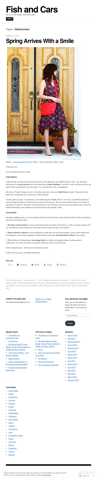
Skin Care (12, 442)
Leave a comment (29, 280)
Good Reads (13, 413)
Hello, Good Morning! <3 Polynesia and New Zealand (16, 363)
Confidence (13, 397)
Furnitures (12, 410)
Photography (47, 285)
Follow (70, 323)
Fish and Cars (32, 9)
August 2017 (72, 345)
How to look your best (68, 283)
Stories (11, 445)
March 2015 (72, 357)
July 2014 (71, 361)
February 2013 (73, 380)
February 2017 (73, 348)
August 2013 (72, 364)
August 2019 (72, 335)
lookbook (12, 285)
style (53, 285)
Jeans (11, 422)
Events (11, 406)
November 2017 (74, 341)
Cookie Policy (46, 475)
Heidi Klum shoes (54, 283)
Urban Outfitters (60, 285)
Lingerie (12, 426)
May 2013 (71, 370)
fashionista (40, 283)
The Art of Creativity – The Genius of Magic (17, 354)
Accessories (13, 390)
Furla (61, 162)
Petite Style (34, 285)
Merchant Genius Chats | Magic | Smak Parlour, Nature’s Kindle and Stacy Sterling (18, 347)
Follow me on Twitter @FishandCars (43, 300)
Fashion (14, 283)
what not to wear (77, 285)
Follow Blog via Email (76, 299)
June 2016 (72, 351)
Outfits (28, 285)
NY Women (13, 341)
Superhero (13, 448)
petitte (40, 285)
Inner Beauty (54, 280)
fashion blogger (22, 283)
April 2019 (71, 338)
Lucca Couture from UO (22, 162)
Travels (11, 451)
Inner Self (79, 283)
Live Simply (13, 429)
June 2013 (72, 367)
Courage (12, 400)
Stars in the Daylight (46, 361)
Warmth (65, 280)
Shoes (61, 280)
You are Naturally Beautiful (48, 365)
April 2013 (71, 373)
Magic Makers (14, 358)
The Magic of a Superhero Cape (13, 336)
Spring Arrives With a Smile (40, 41)
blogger (8, 283)
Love (10, 432)
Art (79, 280)
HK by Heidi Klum (46, 162)
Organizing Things (16, 435)
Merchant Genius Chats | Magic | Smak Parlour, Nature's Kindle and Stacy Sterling (47, 344)
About (9, 19)
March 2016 (72, 354)
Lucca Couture (20, 285)
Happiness (13, 416)
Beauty (83, 280)
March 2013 (72, 377)
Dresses (46, 280)
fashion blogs (32, 283)
